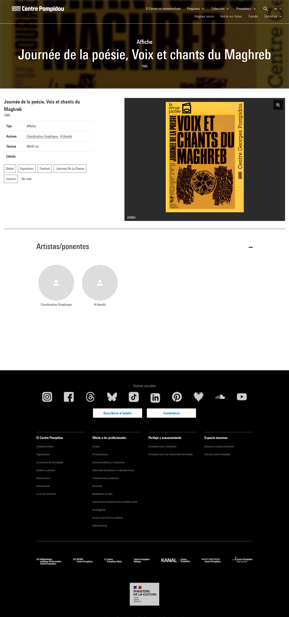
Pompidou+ (244, 8)
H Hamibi (66, 136)
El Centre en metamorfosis (165, 8)
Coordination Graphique (43, 136)
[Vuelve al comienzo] (279, 607)
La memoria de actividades (49, 462)
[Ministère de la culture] (144, 594)
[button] (144, 247)
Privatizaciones (100, 454)
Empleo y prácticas (45, 470)
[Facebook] (69, 398)
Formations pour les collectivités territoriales (170, 454)
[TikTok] (133, 398)
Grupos (95, 446)
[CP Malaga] (145, 563)
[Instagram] (47, 398)
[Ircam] (85, 563)
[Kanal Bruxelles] (178, 563)
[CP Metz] (116, 563)
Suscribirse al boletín (117, 413)
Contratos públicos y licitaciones (108, 462)
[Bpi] (51, 563)
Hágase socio (205, 16)
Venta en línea (231, 16)
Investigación (99, 509)
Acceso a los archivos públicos (107, 517)
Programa (194, 8)
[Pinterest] (177, 398)
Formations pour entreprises (162, 446)
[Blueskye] (112, 398)
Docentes (97, 486)
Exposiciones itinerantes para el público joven (115, 501)
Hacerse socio (43, 478)
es (276, 8)
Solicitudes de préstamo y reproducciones (113, 470)
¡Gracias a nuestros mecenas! (219, 446)
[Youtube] (242, 398)
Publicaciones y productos (105, 478)
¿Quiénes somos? (44, 446)
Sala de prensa (99, 525)
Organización (43, 454)
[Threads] (90, 398)
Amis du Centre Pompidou (217, 454)
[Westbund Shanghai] (214, 563)
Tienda (254, 16)
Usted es (271, 16)
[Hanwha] (242, 563)
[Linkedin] (155, 398)
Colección (218, 8)
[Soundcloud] (220, 398)
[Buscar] (265, 9)
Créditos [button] (131, 217)
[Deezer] (198, 398)
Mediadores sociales (102, 493)
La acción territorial (46, 493)
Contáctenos (171, 413)
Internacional (43, 486)
